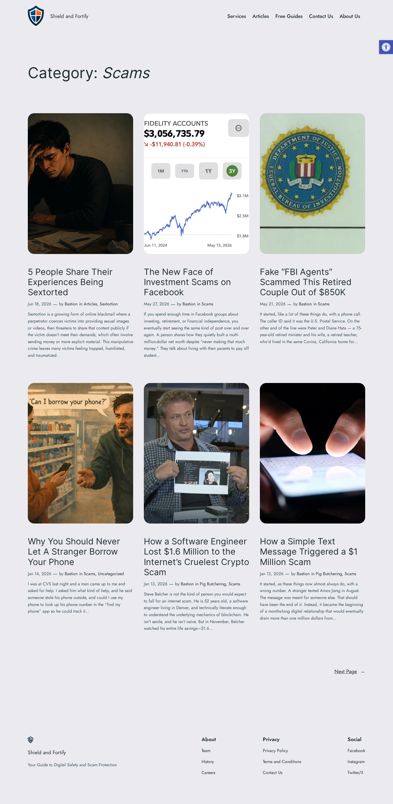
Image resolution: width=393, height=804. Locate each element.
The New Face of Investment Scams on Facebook (187, 282)
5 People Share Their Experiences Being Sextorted (70, 282)
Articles (90, 304)
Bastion (71, 304)
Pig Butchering (213, 584)
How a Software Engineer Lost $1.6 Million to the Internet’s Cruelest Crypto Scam (196, 556)
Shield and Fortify (69, 16)
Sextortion (109, 304)
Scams (207, 304)
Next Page (349, 671)
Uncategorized (111, 574)
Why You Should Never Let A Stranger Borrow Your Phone (74, 551)
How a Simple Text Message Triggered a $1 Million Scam (309, 551)
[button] (386, 47)
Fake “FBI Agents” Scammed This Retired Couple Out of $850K (306, 282)
